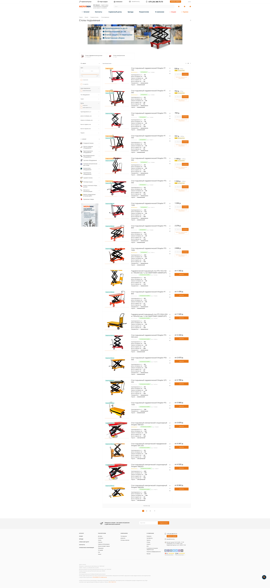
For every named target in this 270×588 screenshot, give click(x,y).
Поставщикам (124, 536)
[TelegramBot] (174, 550)
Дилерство (123, 538)
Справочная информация (86, 547)
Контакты (82, 544)
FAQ (99, 552)
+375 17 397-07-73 (112, 582)
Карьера (148, 553)
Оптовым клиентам (125, 540)
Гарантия (100, 542)
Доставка (100, 536)
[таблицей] (190, 63)
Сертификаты (150, 538)
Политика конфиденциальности (154, 551)
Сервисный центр (84, 541)
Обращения (100, 548)
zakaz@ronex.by (136, 1)
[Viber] (179, 550)
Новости (148, 544)
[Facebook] (168, 550)
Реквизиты (149, 536)
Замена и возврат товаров (104, 546)
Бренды (81, 539)
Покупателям (102, 533)
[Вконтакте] (165, 550)
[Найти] (172, 6)
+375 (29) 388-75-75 (155, 1)
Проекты (149, 540)
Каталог (81, 533)
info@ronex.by (104, 577)
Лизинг (99, 554)
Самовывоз (100, 538)
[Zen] (182, 550)
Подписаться (164, 523)
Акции (81, 536)
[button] (134, 25)
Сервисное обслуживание (103, 544)
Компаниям (124, 533)
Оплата (99, 540)
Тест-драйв (100, 550)
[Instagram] (171, 550)
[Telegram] (176, 550)
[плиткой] (186, 63)
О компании (150, 533)
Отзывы (148, 542)
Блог (148, 546)
